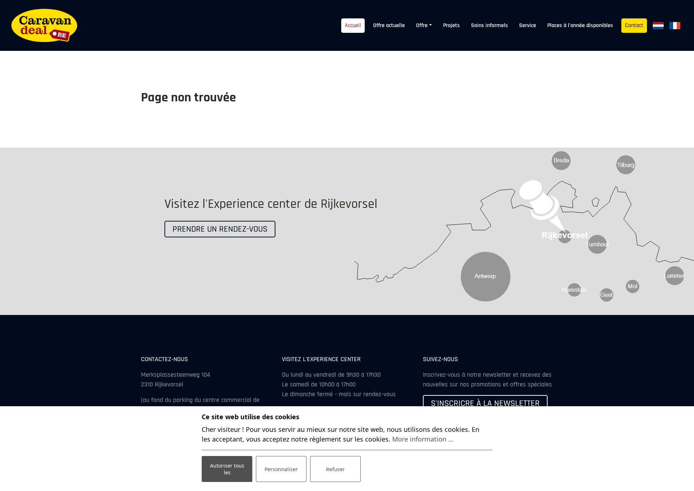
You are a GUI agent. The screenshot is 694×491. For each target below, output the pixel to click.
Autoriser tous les (227, 469)
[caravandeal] (44, 25)
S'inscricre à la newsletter (485, 403)
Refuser (335, 469)
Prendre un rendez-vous (219, 229)
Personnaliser (281, 469)
